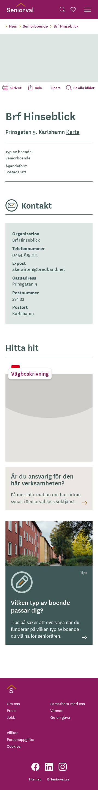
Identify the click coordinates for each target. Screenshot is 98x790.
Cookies (14, 746)
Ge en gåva (60, 717)
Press (11, 710)
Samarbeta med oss (67, 703)
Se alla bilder (84, 87)
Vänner (56, 710)
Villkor (12, 732)
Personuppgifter (21, 739)
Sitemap (35, 779)
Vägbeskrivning (30, 373)
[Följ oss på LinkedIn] (49, 767)
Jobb (11, 717)
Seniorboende (35, 26)
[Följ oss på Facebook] (35, 767)
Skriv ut (16, 87)
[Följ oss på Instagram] (63, 767)
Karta (72, 131)
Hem (13, 26)
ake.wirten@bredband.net (38, 269)
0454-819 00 (25, 254)
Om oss (13, 703)
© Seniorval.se (58, 779)
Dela (38, 87)
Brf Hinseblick (26, 239)
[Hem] (20, 9)
